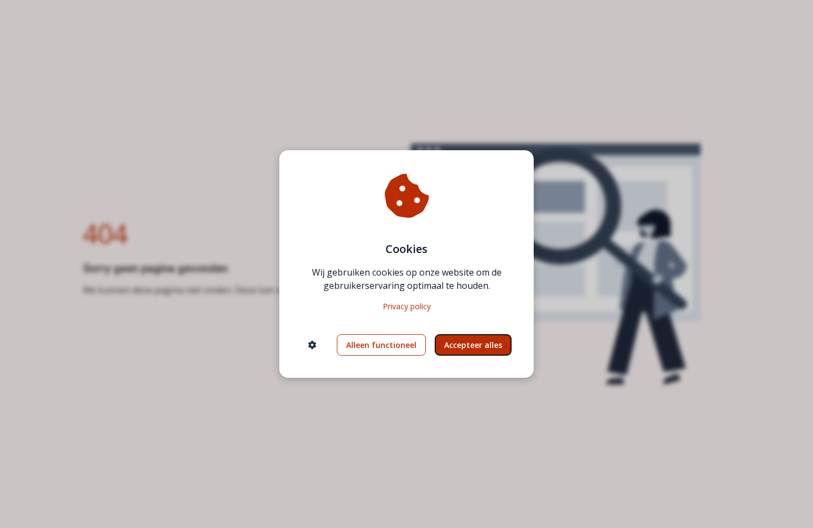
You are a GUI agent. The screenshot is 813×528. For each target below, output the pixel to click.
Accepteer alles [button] (473, 345)
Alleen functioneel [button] (381, 345)
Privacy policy (407, 306)
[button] (312, 345)
